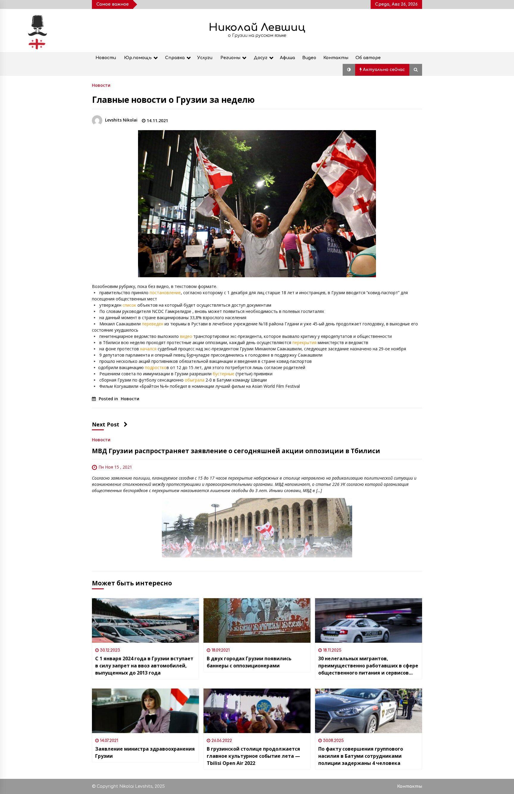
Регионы (230, 58)
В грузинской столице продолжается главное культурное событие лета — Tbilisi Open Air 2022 (253, 756)
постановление (165, 292)
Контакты (335, 58)
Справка (175, 58)
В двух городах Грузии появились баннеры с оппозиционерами (249, 662)
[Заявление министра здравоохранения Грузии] (145, 711)
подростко (156, 367)
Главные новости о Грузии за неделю (173, 99)
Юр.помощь (138, 58)
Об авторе (368, 58)
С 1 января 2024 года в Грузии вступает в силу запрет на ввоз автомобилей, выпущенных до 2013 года (144, 665)
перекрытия (304, 342)
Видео (309, 58)
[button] (349, 70)
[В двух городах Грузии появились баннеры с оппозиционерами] (257, 620)
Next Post (105, 424)
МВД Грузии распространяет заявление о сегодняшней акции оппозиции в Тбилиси (236, 451)
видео (185, 336)
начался (148, 349)
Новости (105, 58)
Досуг (260, 58)
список (129, 305)
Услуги (204, 58)
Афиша (287, 58)
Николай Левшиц (257, 27)
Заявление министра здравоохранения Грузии (145, 752)
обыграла (194, 380)
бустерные (223, 373)
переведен (152, 324)
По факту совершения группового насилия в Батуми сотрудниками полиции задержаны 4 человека (360, 756)
